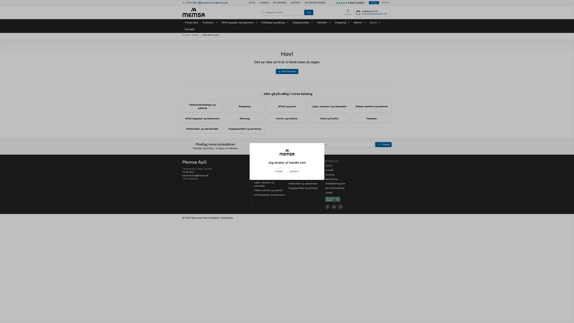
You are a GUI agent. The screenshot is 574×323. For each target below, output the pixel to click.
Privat (279, 171)
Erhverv (294, 171)
